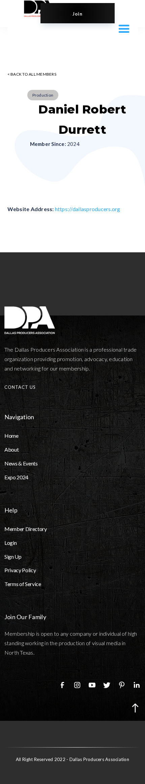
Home (11, 435)
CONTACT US (20, 387)
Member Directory (25, 529)
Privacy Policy (20, 570)
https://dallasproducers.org (87, 209)
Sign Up (13, 556)
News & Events (21, 463)
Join (77, 14)
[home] (32, 8)
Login (10, 542)
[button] (122, 28)
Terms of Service (22, 584)
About (11, 449)
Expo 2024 (16, 477)
